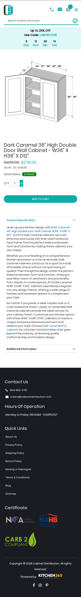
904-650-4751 (52, 10)
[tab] (40, 220)
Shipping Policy (14, 453)
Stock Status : (13, 174)
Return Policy (13, 461)
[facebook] (34, 585)
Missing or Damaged (18, 469)
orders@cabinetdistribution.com (60, 10)
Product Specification (21, 220)
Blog (8, 485)
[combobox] (41, 21)
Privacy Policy (13, 445)
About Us (11, 437)
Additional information (22, 349)
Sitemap (10, 494)
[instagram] (40, 585)
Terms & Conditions (17, 477)
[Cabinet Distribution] (8, 10)
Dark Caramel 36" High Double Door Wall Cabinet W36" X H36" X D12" (38, 231)
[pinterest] (47, 585)
